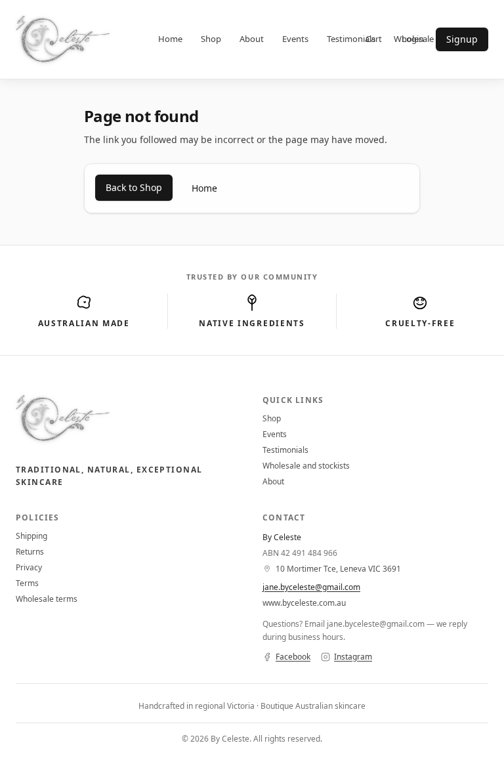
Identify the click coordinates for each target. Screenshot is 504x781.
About (252, 39)
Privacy (29, 567)
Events (295, 39)
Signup (462, 39)
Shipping (31, 535)
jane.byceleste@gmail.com (311, 587)
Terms (27, 583)
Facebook (293, 657)
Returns (30, 551)
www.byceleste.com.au (304, 602)
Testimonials (351, 39)
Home (170, 39)
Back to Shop (134, 187)
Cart (374, 39)
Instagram (353, 657)
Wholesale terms (46, 598)
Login (413, 39)
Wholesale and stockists (306, 465)
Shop (211, 39)
